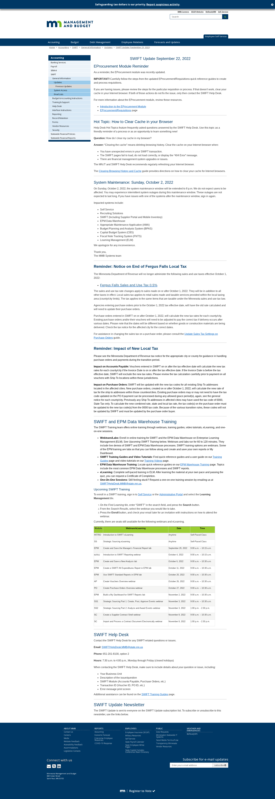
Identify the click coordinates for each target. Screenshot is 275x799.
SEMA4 (54, 70)
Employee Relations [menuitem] (132, 42)
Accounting (63, 47)
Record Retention (60, 118)
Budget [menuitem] (75, 42)
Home (52, 47)
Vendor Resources (60, 126)
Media (66, 738)
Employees (131, 728)
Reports (99, 728)
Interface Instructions (61, 110)
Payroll (54, 66)
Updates (108, 47)
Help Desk (57, 106)
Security (55, 130)
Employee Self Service (216, 36)
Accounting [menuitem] (54, 42)
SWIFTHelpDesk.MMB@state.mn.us (120, 483)
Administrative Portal (171, 494)
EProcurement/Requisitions (115, 110)
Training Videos (153, 460)
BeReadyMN (211, 12)
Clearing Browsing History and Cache (120, 171)
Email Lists (58, 94)
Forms (55, 122)
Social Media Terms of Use (167, 740)
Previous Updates (64, 86)
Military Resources (133, 735)
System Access (60, 90)
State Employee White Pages (134, 746)
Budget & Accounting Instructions (67, 98)
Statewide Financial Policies (63, 134)
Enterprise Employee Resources (104, 739)
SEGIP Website (197, 12)
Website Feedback (71, 741)
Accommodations (71, 747)
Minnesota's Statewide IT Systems (166, 736)
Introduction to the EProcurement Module (123, 106)
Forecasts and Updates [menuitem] (167, 42)
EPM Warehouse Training (194, 464)
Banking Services (58, 62)
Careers (67, 735)
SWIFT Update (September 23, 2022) (133, 47)
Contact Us (68, 732)
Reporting (56, 114)
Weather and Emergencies (194, 729)
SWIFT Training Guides (154, 694)
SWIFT (75, 47)
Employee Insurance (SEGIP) (137, 732)
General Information (91, 47)
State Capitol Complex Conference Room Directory (137, 751)
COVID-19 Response (103, 743)
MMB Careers (183, 12)
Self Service (223, 12)
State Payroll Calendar (134, 742)
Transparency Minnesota (166, 743)
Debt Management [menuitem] (100, 42)
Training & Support (60, 102)
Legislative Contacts (72, 751)
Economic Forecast (102, 735)
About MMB (70, 728)
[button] (216, 36)
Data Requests (162, 732)
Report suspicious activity (162, 4)
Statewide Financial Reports (63, 138)
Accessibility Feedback (73, 744)
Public (159, 728)
